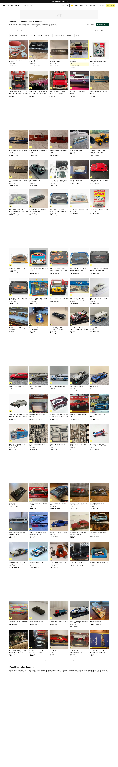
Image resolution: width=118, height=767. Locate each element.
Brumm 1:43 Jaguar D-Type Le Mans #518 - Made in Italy (58, 328)
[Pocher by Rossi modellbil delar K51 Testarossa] (79, 433)
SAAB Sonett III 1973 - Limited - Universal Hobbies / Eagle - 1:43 (58, 269)
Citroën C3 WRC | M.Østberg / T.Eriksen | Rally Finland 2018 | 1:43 (79, 328)
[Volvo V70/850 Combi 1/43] (18, 375)
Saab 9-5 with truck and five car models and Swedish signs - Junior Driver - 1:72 (38, 299)
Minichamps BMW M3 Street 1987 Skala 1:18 (38, 60)
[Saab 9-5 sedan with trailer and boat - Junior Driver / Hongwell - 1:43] (79, 287)
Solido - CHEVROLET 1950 (36, 621)
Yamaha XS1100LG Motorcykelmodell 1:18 (76, 651)
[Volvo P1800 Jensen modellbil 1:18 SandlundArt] (79, 49)
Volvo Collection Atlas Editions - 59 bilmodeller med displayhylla (99, 651)
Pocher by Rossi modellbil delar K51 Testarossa (78, 445)
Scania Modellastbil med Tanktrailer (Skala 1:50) (56, 60)
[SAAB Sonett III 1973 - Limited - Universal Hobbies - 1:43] (79, 257)
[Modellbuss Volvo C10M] (79, 139)
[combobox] (43, 5)
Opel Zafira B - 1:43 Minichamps (98, 532)
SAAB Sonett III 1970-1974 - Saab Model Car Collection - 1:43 (99, 269)
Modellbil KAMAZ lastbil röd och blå (59, 621)
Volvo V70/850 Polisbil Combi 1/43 (59, 386)
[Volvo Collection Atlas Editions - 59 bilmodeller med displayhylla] (99, 639)
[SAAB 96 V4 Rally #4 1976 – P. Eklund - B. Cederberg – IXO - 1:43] (18, 198)
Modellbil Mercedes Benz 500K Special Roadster (58, 563)
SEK (76, 5)
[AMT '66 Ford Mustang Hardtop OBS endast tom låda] (38, 521)
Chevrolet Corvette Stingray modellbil (37, 415)
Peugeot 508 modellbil (76, 180)
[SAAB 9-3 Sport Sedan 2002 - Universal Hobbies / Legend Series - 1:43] (59, 198)
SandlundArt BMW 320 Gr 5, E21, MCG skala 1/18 (38, 563)
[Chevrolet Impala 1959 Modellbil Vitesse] (99, 80)
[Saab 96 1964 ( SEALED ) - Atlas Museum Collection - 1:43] (99, 287)
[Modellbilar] (18, 492)
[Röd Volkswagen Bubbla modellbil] (99, 169)
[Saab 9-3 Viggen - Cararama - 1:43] (59, 287)
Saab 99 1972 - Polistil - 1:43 (17, 268)
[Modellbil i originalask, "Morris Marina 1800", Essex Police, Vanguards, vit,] (18, 433)
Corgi (43, 672)
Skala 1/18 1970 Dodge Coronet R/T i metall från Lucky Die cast (38, 92)
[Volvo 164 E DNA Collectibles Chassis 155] (79, 80)
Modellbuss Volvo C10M (76, 150)
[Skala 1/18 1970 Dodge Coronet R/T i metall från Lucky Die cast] (38, 80)
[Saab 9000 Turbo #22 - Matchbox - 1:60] (38, 257)
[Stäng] (116, 1)
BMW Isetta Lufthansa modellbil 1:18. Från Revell (37, 328)
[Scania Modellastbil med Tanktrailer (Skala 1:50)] (59, 49)
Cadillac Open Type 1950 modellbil (18, 621)
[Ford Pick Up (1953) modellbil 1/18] (79, 551)
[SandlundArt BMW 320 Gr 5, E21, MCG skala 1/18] (38, 551)
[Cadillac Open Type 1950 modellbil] (18, 610)
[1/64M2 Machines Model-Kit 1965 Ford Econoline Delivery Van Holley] (18, 80)
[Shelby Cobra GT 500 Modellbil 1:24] (59, 492)
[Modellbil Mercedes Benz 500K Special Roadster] (59, 551)
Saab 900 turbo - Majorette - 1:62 (79, 209)
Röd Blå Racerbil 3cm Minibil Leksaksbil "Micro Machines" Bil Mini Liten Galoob (99, 445)
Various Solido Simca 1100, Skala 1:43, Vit (38, 503)
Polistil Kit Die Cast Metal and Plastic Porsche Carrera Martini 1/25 (98, 61)
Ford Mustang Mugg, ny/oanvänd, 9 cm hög (18, 60)
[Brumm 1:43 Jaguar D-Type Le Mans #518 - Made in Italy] (59, 316)
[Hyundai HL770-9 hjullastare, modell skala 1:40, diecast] (99, 139)
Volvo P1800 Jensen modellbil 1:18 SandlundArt (79, 60)
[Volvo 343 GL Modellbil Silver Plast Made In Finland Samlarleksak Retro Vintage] (18, 403)
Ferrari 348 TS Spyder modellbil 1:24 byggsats (78, 415)
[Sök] (63, 5)
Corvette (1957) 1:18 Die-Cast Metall (58, 651)
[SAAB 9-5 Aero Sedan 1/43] (79, 375)
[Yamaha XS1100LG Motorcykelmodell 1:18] (79, 639)
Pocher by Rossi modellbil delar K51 (37, 445)
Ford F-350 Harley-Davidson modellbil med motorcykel (57, 92)
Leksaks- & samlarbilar (18, 31)
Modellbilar (12, 503)
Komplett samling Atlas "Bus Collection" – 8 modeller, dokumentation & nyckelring (36, 651)
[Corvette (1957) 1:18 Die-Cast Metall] (59, 639)
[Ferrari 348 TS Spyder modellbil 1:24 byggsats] (79, 403)
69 (69, 661)
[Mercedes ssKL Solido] (99, 610)
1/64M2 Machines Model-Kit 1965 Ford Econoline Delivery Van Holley (18, 92)
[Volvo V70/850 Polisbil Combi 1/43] (59, 375)
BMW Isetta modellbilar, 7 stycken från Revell (18, 328)
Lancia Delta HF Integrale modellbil (99, 562)
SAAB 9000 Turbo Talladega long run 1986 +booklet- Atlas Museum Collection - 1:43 (59, 181)
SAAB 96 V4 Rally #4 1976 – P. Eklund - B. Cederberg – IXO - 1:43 (18, 210)
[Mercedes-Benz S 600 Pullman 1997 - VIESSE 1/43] (38, 198)
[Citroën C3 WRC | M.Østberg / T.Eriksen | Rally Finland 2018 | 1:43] (79, 316)
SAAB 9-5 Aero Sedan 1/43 (77, 386)
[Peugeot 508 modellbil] (79, 169)
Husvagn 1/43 (93, 328)
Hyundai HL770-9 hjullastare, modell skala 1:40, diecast (97, 151)
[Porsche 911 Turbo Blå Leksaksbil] (59, 521)
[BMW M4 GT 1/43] (99, 375)
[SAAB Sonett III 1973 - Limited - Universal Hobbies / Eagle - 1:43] (59, 257)
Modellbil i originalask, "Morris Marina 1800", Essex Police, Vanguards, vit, (17, 445)
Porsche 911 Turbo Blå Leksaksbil (58, 532)
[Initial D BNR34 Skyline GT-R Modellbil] (99, 403)
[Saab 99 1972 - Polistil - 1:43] (18, 257)
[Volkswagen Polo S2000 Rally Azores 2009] (99, 492)
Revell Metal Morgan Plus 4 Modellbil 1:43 (36, 180)
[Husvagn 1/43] (99, 316)
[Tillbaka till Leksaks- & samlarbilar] (10, 31)
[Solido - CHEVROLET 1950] (38, 610)
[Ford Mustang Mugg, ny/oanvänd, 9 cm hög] (18, 49)
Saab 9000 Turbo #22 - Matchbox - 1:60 (38, 269)
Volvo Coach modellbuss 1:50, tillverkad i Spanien (17, 533)
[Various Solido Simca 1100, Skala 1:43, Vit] (38, 492)
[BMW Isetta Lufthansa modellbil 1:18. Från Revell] (38, 316)
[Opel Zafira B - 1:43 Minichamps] (99, 521)
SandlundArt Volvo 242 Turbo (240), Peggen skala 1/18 (17, 563)
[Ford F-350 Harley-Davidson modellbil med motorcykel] (59, 80)
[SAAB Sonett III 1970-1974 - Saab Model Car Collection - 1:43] (99, 257)
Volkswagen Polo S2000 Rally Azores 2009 (97, 503)
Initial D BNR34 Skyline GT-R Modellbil (97, 415)
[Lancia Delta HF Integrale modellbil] (99, 551)
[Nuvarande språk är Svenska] (72, 5)
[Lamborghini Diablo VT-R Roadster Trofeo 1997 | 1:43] (79, 610)
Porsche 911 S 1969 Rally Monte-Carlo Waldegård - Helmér (78, 503)
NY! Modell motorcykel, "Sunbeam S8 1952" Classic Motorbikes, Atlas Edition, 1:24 (59, 415)
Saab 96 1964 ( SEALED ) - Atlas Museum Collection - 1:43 (98, 299)
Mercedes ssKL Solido (96, 621)
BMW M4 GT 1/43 (94, 386)
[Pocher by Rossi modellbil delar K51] (38, 433)
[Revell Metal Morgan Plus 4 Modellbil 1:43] (38, 169)
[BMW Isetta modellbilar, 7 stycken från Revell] (18, 316)
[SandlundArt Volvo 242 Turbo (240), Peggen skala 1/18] (18, 551)
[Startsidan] (15, 5)
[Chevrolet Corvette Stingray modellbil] (38, 403)
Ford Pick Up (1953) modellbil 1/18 (79, 562)
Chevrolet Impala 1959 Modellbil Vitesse (98, 92)
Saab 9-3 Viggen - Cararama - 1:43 (59, 298)
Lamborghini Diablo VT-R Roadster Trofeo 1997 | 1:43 (79, 622)
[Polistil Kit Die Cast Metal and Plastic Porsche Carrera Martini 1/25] (99, 49)
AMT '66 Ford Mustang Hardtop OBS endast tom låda (37, 533)
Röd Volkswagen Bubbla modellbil (99, 180)
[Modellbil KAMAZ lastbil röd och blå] (59, 610)
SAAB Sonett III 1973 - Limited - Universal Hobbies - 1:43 (78, 269)
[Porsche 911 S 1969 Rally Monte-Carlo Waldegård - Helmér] (79, 492)
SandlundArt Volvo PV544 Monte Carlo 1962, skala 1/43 (78, 533)
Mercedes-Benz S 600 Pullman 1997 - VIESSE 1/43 (37, 210)
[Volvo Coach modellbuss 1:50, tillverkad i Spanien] (18, 521)
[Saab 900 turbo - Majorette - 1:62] (79, 198)
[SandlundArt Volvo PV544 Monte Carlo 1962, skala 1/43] (79, 521)
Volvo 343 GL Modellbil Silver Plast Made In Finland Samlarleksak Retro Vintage (18, 415)
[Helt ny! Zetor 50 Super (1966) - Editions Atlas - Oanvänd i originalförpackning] (18, 639)
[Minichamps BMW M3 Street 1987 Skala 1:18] (38, 49)
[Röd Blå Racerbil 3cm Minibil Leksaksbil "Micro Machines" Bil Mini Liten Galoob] (99, 433)
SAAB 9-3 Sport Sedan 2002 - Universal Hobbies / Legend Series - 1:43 (59, 210)
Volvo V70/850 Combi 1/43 (16, 386)
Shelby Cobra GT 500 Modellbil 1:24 (58, 503)
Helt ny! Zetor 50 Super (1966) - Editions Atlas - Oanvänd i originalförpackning (18, 651)
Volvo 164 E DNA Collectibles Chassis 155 (77, 92)
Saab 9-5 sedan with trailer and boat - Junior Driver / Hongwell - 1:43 (78, 299)
